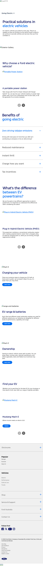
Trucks (3, 485)
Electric (4, 478)
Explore (6, 426)
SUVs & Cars (5, 482)
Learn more (7, 284)
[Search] (34, 4)
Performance (5, 480)
